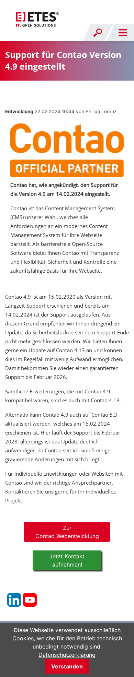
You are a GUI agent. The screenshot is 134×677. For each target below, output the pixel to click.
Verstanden (67, 666)
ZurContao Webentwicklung (67, 531)
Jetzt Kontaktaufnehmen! (67, 560)
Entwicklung (19, 111)
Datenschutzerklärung (67, 654)
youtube (30, 600)
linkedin (14, 600)
